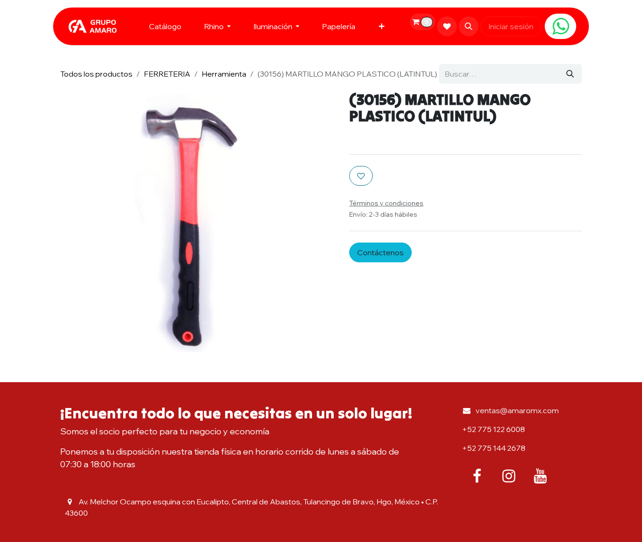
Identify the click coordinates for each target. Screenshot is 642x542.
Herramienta (224, 74)
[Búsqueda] (570, 74)
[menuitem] (165, 26)
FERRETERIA (167, 74)
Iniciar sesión (510, 26)
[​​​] (560, 26)
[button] (468, 26)
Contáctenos (380, 252)
